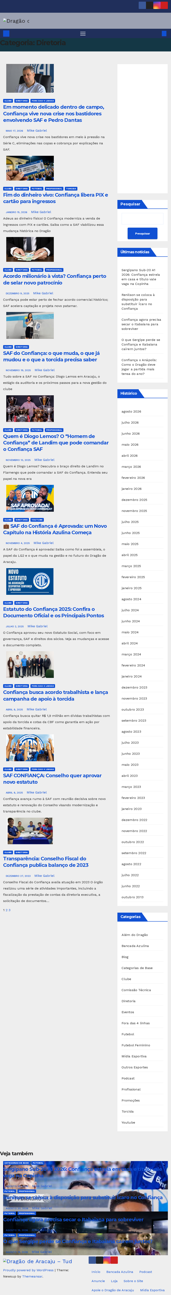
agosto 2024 (131, 599)
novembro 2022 (134, 831)
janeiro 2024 (132, 676)
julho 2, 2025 (15, 626)
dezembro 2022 (134, 820)
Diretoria (22, 101)
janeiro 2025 (132, 588)
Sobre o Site (133, 1281)
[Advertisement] (142, 128)
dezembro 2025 (134, 500)
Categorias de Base (137, 968)
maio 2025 (130, 544)
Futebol (37, 188)
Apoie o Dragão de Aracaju (113, 1290)
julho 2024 (130, 610)
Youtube (37, 520)
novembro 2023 (134, 698)
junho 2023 (131, 754)
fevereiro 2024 (133, 665)
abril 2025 (130, 555)
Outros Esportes (135, 1067)
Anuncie (98, 1281)
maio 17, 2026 (15, 130)
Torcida (71, 188)
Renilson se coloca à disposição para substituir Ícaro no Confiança (83, 1197)
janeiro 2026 (132, 489)
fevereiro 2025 (133, 577)
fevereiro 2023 (133, 798)
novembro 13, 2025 (18, 460)
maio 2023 (130, 765)
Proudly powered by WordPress (29, 1270)
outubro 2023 (133, 709)
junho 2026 (131, 433)
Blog (125, 957)
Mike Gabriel (37, 130)
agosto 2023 (131, 732)
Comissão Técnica (136, 990)
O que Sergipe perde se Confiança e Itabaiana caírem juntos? (141, 344)
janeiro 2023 (132, 809)
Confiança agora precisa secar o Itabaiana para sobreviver (141, 324)
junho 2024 (131, 621)
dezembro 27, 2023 (18, 876)
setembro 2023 (134, 720)
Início (96, 1272)
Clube (8, 101)
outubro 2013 (132, 897)
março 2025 (131, 566)
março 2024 (131, 654)
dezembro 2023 (134, 687)
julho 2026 (130, 422)
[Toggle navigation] (83, 33)
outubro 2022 (133, 842)
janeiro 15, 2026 (17, 212)
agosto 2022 (131, 864)
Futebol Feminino (136, 1045)
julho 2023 (130, 743)
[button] (157, 33)
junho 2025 (131, 533)
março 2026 (131, 467)
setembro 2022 (134, 853)
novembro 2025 (134, 511)
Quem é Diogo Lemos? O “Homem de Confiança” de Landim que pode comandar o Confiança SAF (55, 442)
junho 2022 (131, 886)
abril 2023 (130, 776)
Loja (114, 1281)
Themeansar (32, 1276)
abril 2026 (130, 456)
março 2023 (131, 787)
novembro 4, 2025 (18, 543)
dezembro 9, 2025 (18, 293)
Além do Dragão (135, 935)
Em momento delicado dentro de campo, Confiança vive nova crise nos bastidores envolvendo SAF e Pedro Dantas (53, 113)
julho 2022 (130, 875)
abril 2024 (130, 643)
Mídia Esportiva (134, 1056)
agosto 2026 (131, 411)
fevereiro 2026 (133, 478)
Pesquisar (130, 204)
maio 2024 (130, 632)
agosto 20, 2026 (17, 1186)
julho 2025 (130, 522)
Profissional (54, 188)
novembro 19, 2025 (19, 370)
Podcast (128, 1078)
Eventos (128, 1012)
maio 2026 (130, 445)
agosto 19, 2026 (17, 1230)
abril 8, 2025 (15, 709)
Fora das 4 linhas (43, 101)
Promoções (131, 1100)
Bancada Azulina (135, 946)
